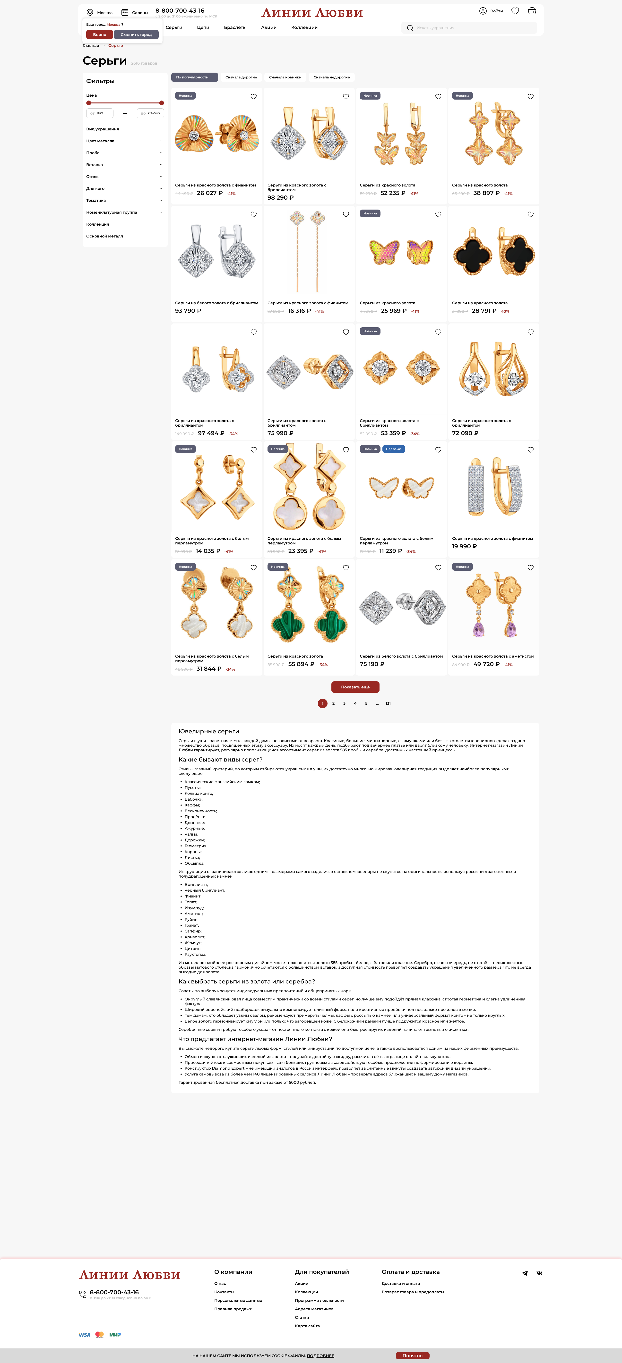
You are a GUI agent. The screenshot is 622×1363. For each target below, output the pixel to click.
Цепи (203, 27)
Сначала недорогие (332, 77)
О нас (220, 1283)
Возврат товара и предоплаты (413, 1292)
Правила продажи (233, 1309)
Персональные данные (238, 1300)
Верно (99, 34)
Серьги (174, 27)
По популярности (192, 77)
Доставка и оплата (401, 1283)
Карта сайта (307, 1326)
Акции (269, 27)
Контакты (224, 1292)
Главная (91, 45)
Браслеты (235, 27)
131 (388, 703)
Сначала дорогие (241, 77)
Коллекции (304, 27)
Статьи (302, 1317)
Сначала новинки (285, 77)
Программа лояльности (319, 1300)
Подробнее (320, 1356)
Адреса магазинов (314, 1309)
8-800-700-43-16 (180, 10)
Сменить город (136, 34)
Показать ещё (355, 687)
